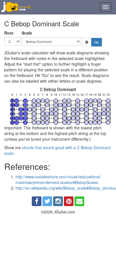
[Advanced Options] (87, 42)
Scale (27, 33)
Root (9, 33)
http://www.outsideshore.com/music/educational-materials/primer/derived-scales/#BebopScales (58, 179)
